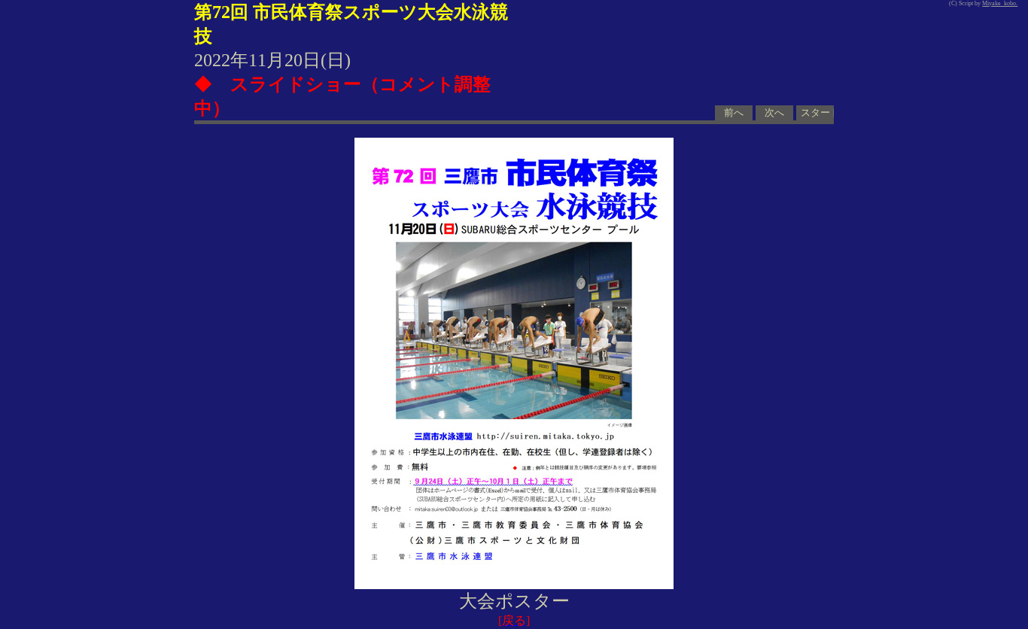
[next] (514, 363)
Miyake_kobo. (999, 3)
